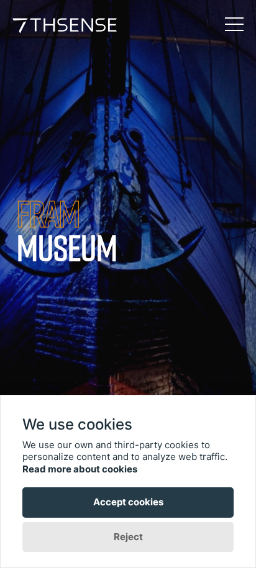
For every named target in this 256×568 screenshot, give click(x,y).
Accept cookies (128, 502)
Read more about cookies (79, 469)
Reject (128, 537)
